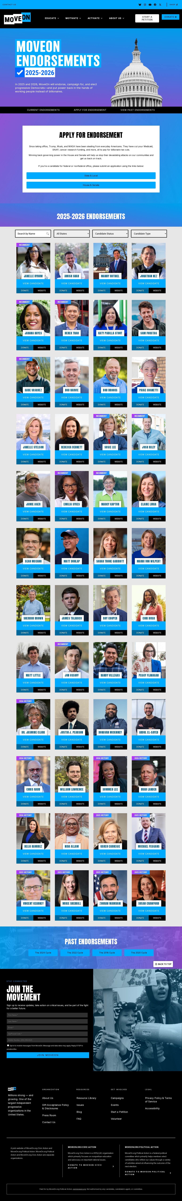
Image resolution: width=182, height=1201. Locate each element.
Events (115, 1105)
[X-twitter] (160, 4)
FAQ (78, 1118)
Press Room (49, 1115)
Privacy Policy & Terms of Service (158, 1100)
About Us (47, 1098)
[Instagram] (144, 4)
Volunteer (116, 1118)
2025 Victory (102, 815)
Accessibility (152, 1108)
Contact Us (9, 5)
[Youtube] (150, 4)
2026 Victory (25, 701)
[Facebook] (155, 4)
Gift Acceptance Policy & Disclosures (55, 1107)
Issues (80, 1105)
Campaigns (117, 1098)
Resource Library (86, 1098)
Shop (172, 5)
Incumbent (24, 245)
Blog (79, 1111)
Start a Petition (119, 1111)
